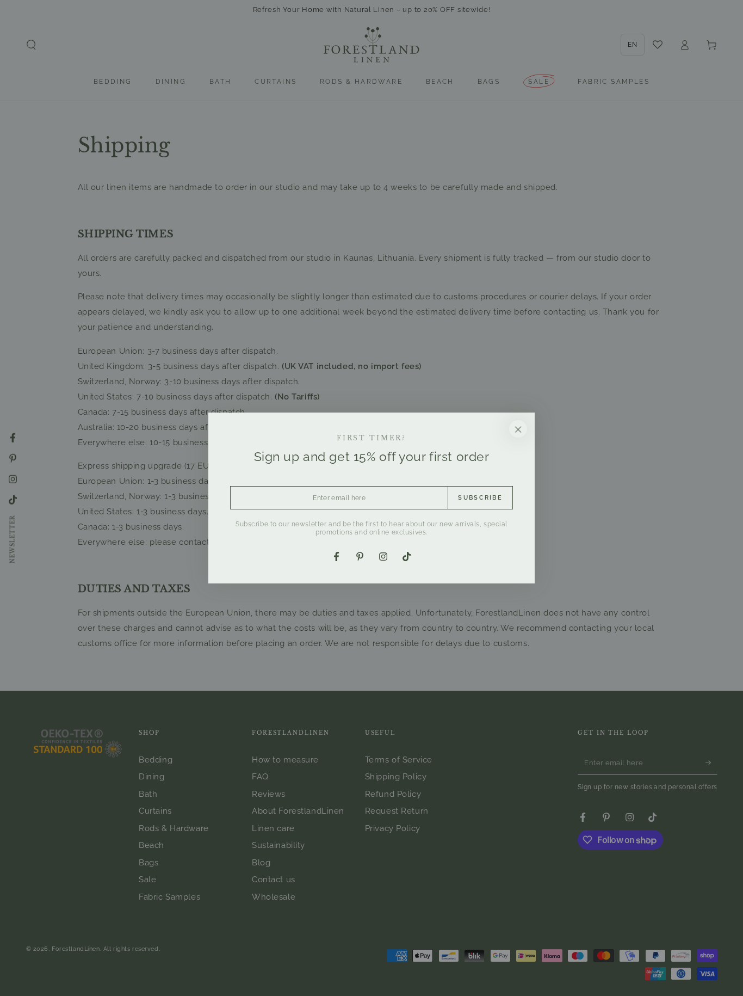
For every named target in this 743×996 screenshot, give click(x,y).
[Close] (518, 428)
